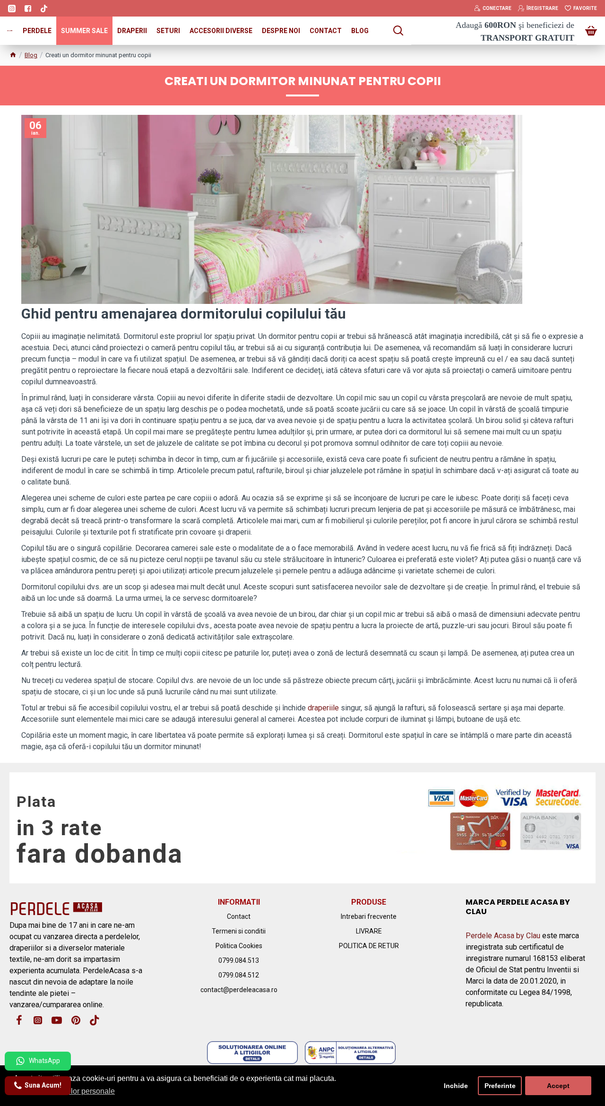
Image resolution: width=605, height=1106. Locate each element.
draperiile (323, 707)
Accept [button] (558, 1085)
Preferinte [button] (500, 1085)
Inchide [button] (456, 1085)
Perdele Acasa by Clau (503, 935)
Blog (31, 55)
